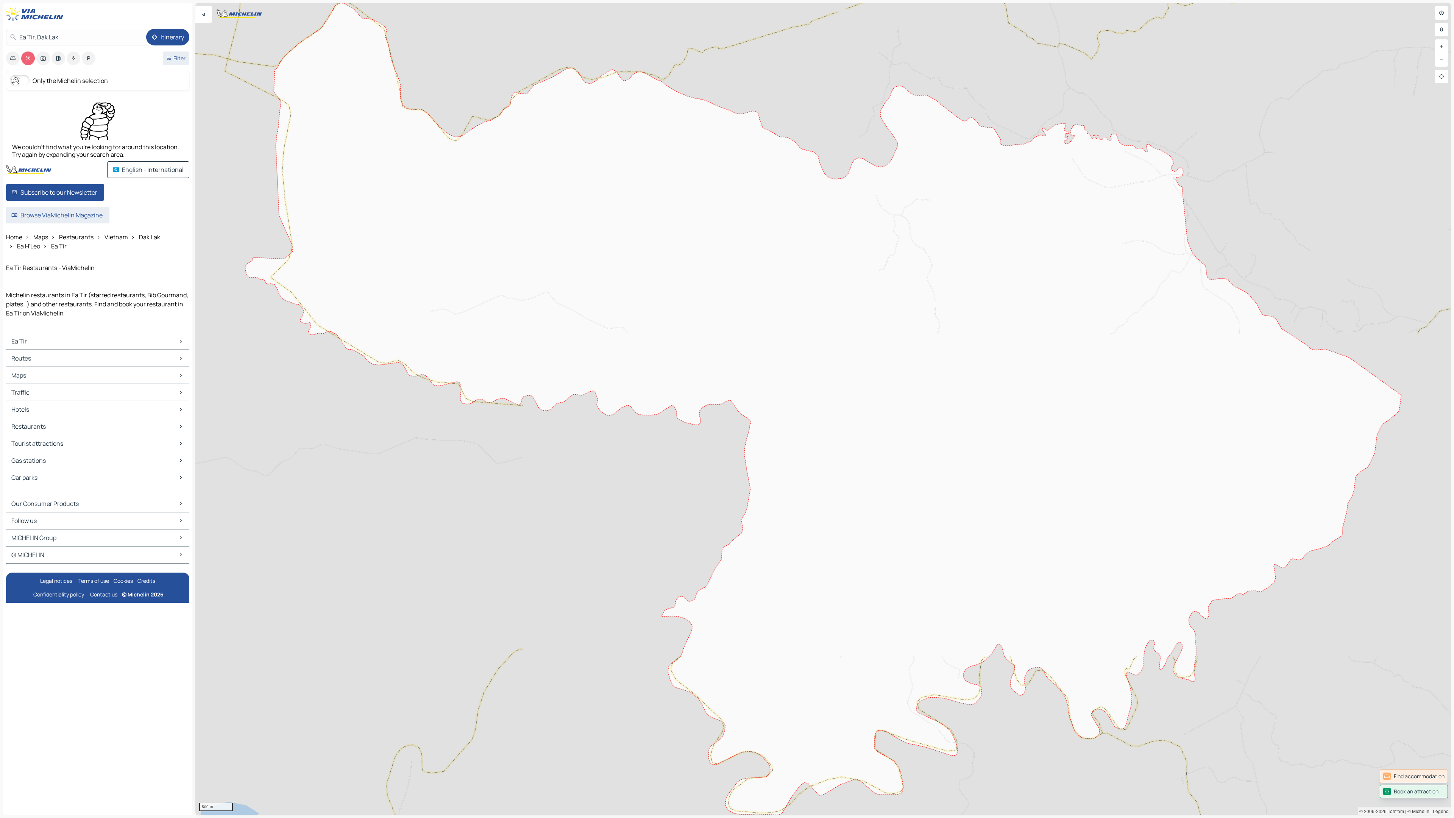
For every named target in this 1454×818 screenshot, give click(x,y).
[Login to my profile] (1441, 13)
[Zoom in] (1441, 46)
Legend (1441, 811)
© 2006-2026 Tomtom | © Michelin (1394, 811)
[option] (13, 58)
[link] (1414, 776)
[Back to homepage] (36, 14)
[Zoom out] (1441, 60)
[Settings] (1441, 29)
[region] (823, 409)
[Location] (1441, 76)
